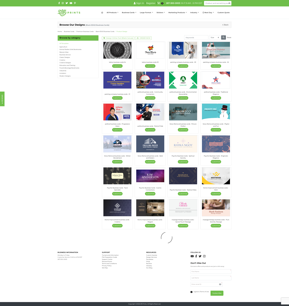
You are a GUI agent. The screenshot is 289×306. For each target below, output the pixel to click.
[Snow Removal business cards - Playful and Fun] (216, 112)
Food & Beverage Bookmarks (69, 68)
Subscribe (216, 293)
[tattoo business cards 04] (117, 50)
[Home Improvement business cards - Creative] (117, 207)
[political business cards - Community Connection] (150, 80)
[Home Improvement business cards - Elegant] (150, 207)
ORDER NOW (145, 38)
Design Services (151, 257)
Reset (229, 37)
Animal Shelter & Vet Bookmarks (70, 49)
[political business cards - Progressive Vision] (117, 112)
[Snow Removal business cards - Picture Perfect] (183, 112)
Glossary (149, 265)
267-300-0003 (173, 3)
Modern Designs (65, 76)
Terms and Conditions (109, 263)
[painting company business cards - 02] (216, 50)
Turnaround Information (110, 255)
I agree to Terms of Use (201, 291)
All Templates (64, 43)
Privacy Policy (107, 265)
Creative (62, 60)
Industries (62, 70)
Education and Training (67, 65)
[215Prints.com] (69, 12)
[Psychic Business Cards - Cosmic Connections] (150, 175)
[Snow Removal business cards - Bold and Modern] (150, 143)
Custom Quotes (151, 255)
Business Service (65, 55)
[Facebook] (59, 3)
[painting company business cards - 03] (183, 50)
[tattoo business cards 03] (150, 50)
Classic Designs (64, 57)
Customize (117, 66)
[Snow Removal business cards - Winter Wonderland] (117, 143)
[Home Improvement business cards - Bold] (216, 175)
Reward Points (107, 261)
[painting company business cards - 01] (117, 80)
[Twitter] (200, 256)
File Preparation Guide (109, 257)
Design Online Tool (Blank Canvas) (119, 38)
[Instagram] (63, 3)
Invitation (62, 73)
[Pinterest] (75, 3)
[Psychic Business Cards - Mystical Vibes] (183, 175)
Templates (149, 259)
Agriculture (63, 47)
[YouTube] (71, 3)
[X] (67, 3)
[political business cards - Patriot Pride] (150, 112)
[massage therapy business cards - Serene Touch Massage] (183, 207)
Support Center (107, 259)
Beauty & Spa (63, 52)
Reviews (149, 263)
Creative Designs (65, 62)
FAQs (148, 261)
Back (226, 25)
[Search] (223, 37)
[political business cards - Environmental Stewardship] (183, 80)
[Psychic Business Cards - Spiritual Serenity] (183, 143)
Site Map (105, 268)
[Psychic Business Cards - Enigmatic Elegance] (216, 143)
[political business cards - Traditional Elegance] (216, 80)
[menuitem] (102, 12)
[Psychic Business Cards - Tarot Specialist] (117, 175)
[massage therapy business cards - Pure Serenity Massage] (216, 207)
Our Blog (149, 268)
